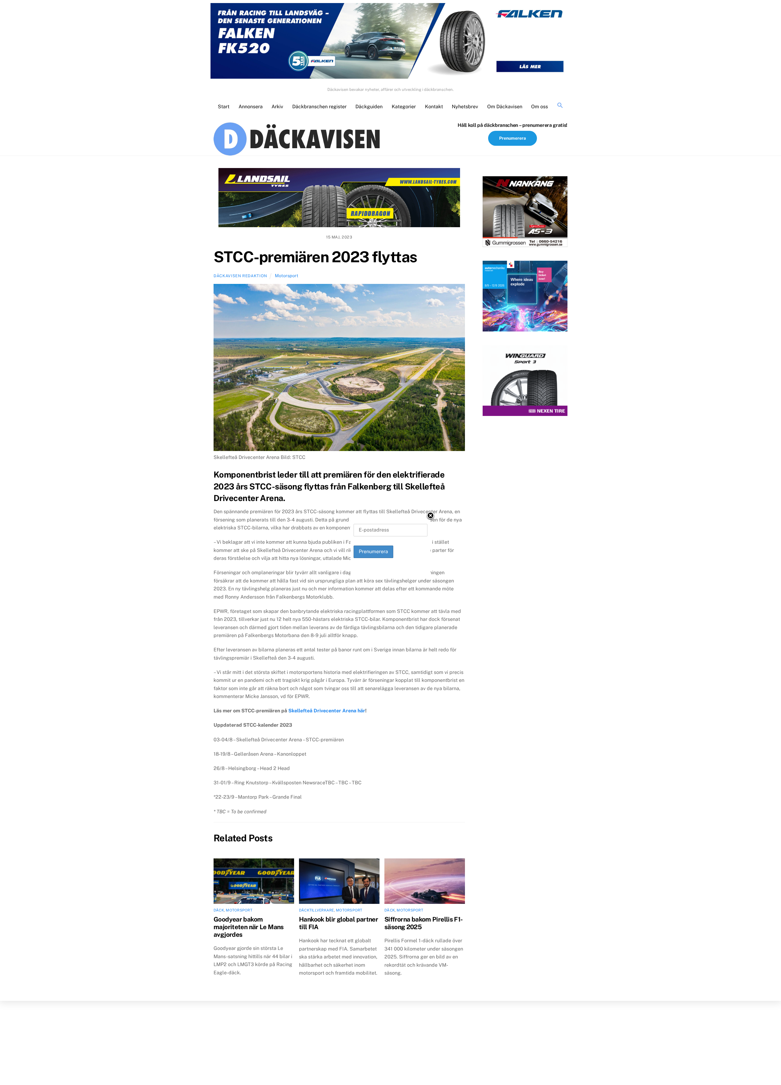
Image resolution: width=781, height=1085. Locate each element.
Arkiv (277, 106)
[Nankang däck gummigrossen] (525, 212)
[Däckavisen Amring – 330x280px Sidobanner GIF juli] (525, 381)
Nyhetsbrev (465, 106)
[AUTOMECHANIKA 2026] (525, 297)
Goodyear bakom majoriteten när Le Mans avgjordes (249, 926)
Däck (219, 910)
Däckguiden (369, 106)
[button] (560, 106)
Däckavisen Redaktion (240, 276)
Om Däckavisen (504, 106)
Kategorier (404, 106)
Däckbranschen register (319, 106)
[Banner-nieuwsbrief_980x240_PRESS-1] (339, 199)
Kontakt (434, 106)
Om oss (539, 106)
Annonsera (251, 106)
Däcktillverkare (316, 910)
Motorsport (286, 275)
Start (223, 106)
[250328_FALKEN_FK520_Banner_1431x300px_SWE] (390, 42)
